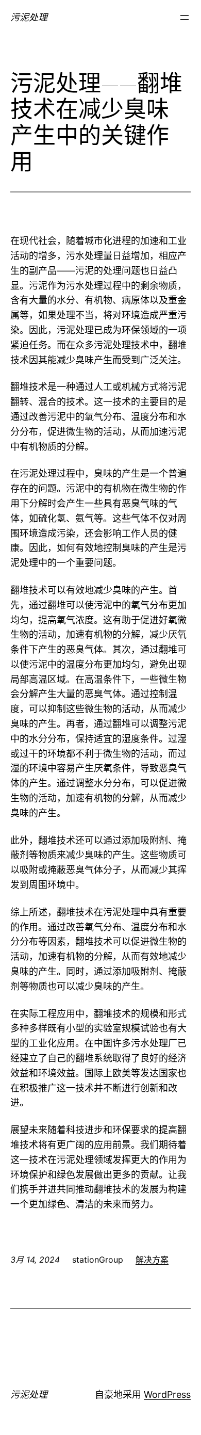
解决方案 (152, 1259)
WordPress (167, 1394)
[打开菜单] (184, 17)
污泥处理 (28, 17)
